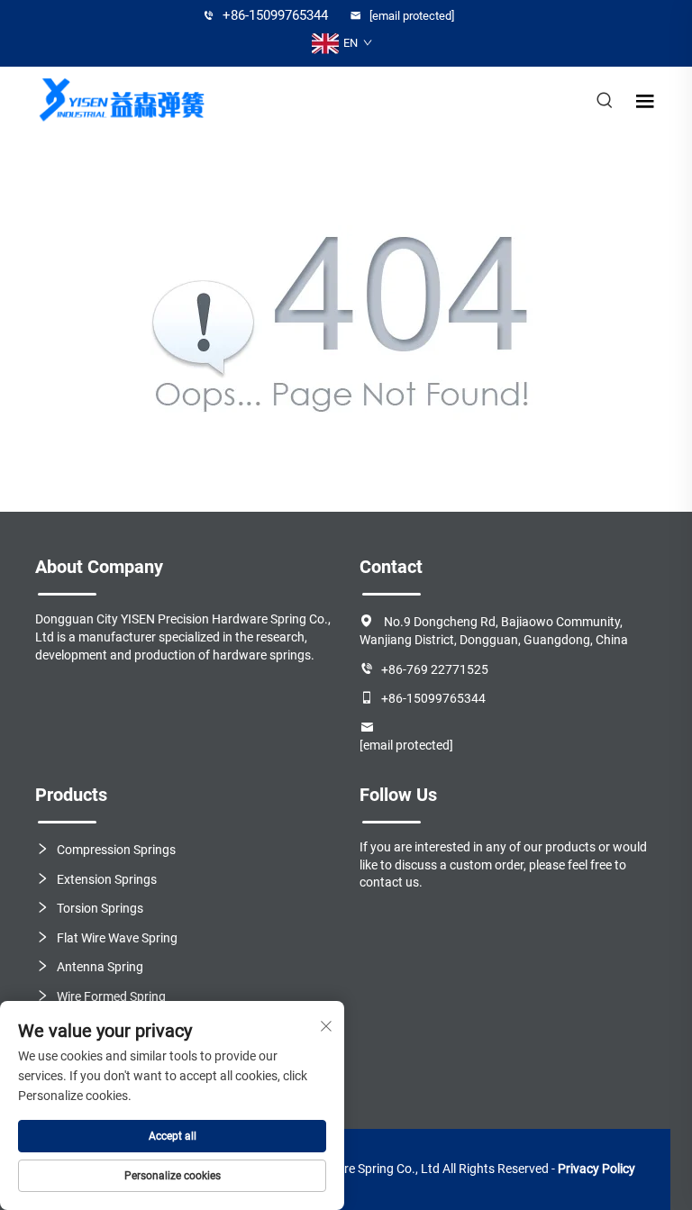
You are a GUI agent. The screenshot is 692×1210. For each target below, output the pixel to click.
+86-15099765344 (273, 15)
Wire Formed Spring (111, 996)
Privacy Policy (596, 1168)
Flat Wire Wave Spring (117, 938)
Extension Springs (107, 879)
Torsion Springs (100, 908)
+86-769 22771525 (434, 669)
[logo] (120, 100)
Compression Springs (116, 849)
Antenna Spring (100, 967)
